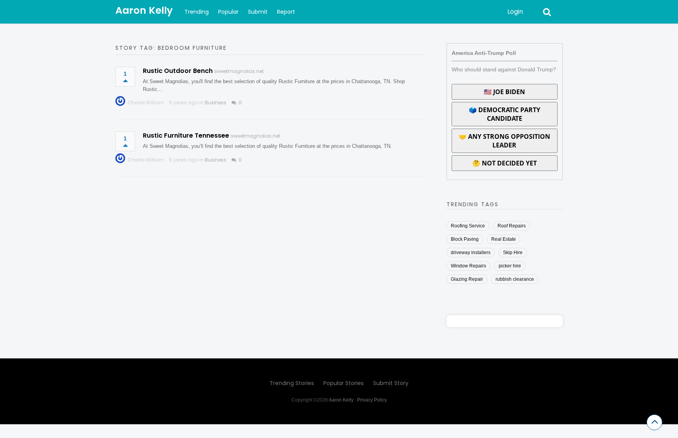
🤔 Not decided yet (504, 163)
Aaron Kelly (144, 10)
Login (515, 11)
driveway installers (470, 252)
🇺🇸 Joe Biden (504, 91)
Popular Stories (343, 383)
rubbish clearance (515, 279)
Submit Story (390, 383)
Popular (228, 12)
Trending (196, 12)
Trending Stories (292, 383)
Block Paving (465, 239)
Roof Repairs (512, 226)
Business (215, 102)
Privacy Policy (372, 400)
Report (286, 12)
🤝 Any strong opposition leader (504, 140)
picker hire (510, 266)
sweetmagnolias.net (239, 71)
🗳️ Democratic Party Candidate (504, 114)
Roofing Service (468, 226)
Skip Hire (513, 252)
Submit (258, 12)
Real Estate (503, 239)
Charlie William (146, 102)
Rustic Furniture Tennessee (186, 135)
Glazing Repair (467, 279)
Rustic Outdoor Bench (178, 70)
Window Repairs (468, 266)
